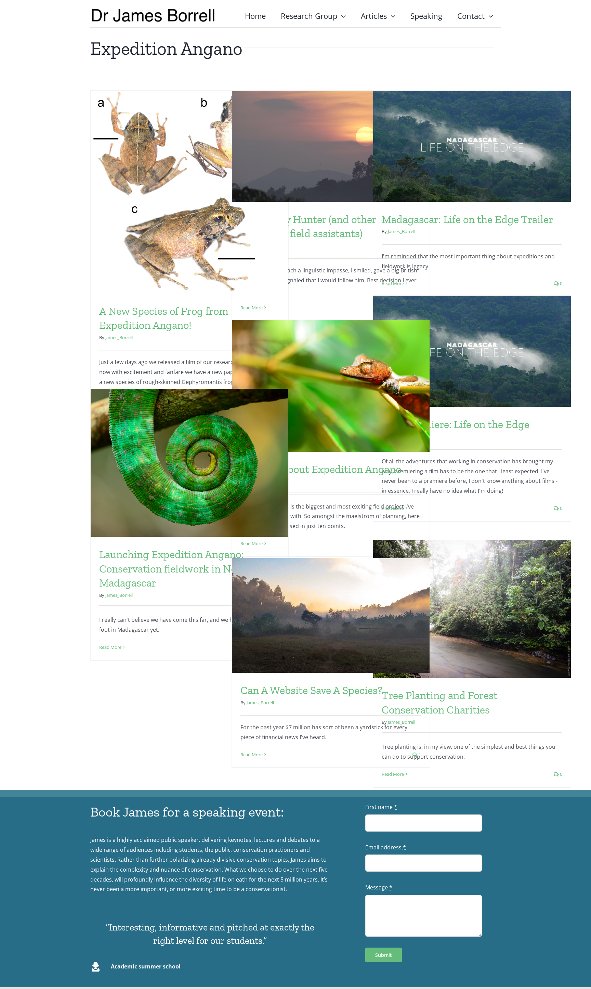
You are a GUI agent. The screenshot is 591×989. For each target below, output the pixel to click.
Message (378, 887)
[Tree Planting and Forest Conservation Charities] (472, 609)
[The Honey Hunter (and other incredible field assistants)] (331, 146)
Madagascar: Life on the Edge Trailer (467, 219)
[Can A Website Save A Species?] (331, 615)
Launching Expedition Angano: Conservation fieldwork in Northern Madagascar (183, 568)
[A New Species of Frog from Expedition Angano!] (189, 192)
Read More (251, 308)
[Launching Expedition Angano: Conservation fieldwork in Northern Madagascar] (189, 463)
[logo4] (153, 10)
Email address (385, 847)
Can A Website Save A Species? (311, 690)
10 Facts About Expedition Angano (320, 469)
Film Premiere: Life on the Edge (455, 424)
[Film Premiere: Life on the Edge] (472, 351)
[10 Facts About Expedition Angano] (331, 386)
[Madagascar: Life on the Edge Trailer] (472, 146)
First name (381, 807)
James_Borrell (119, 337)
